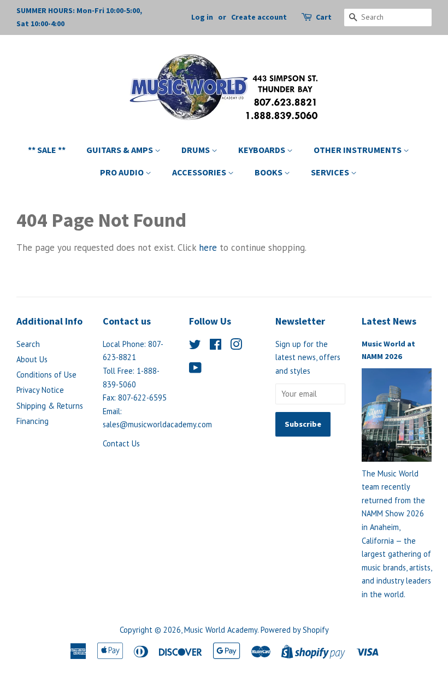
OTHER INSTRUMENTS (358, 149)
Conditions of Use (46, 374)
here (208, 248)
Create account (259, 17)
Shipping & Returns (49, 406)
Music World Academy (220, 630)
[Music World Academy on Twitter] (195, 346)
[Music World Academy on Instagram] (236, 346)
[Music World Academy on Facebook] (215, 346)
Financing (32, 421)
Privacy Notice (40, 390)
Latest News (389, 321)
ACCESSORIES (200, 172)
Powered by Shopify (295, 630)
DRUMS (196, 149)
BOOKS (269, 172)
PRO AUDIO (122, 172)
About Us (32, 359)
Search (28, 344)
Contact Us (121, 443)
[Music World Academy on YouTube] (195, 369)
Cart (324, 17)
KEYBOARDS (262, 149)
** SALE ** (47, 149)
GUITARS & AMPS (120, 149)
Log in (202, 17)
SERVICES (331, 172)
